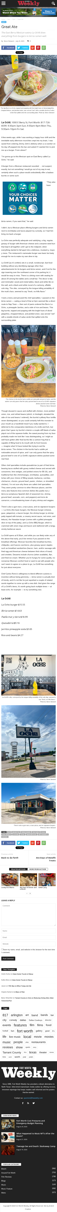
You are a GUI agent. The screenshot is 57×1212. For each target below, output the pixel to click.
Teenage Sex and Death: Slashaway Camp (35, 1146)
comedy (13, 1020)
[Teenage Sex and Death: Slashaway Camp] (8, 1150)
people (18, 1042)
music (7, 1042)
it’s (53, 1031)
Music (3, 1185)
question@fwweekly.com (33, 1098)
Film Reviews (6, 1177)
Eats (3, 22)
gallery (39, 1031)
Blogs (3, 1181)
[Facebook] (23, 1103)
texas (33, 1052)
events (7, 1025)
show (19, 1047)
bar (52, 1015)
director (48, 1020)
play (27, 1042)
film (32, 1025)
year (24, 1057)
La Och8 (15, 834)
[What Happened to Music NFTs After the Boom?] (8, 1137)
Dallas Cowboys (35, 1020)
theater (43, 1052)
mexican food (31, 834)
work (10, 1057)
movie (38, 1036)
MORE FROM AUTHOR (37, 869)
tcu (25, 1052)
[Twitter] (34, 1103)
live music (15, 1036)
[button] (53, 4)
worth (17, 1057)
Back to (9, 857)
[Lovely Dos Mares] (10, 879)
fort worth (6, 834)
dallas (23, 1020)
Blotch (3, 1169)
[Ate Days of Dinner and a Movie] (28, 879)
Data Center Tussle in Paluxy (23, 974)
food (43, 832)
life (4, 1036)
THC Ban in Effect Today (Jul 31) (19, 986)
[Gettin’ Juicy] (47, 879)
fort (12, 1031)
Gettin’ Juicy (42, 887)
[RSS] (29, 1103)
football (5, 1031)
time (4, 1057)
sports (27, 1047)
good (47, 1031)
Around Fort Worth (8, 1173)
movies (49, 1036)
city (4, 1020)
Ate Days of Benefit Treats (46, 859)
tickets (52, 1052)
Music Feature (6, 1189)
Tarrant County (12, 1052)
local (23, 834)
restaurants (43, 834)
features (36, 832)
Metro (3, 1193)
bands (44, 1015)
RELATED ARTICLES (18, 869)
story (34, 1047)
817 (9, 832)
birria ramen (26, 832)
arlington (16, 832)
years (31, 1057)
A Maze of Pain (19, 992)
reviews (5, 837)
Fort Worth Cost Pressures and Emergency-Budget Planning (30, 1122)
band (35, 1015)
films (40, 1025)
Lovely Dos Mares (7, 887)
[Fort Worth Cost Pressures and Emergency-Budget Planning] (8, 1124)
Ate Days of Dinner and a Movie (28, 888)
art (27, 1015)
